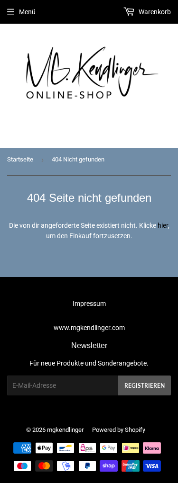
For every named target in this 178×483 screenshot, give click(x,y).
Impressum (89, 303)
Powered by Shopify (118, 429)
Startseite (20, 159)
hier (163, 225)
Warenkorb (154, 12)
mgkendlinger (65, 429)
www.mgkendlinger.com (89, 327)
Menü (27, 12)
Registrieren (144, 385)
